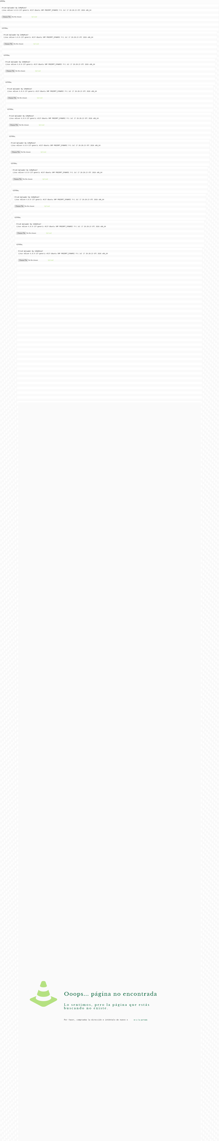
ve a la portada (140, 1020)
